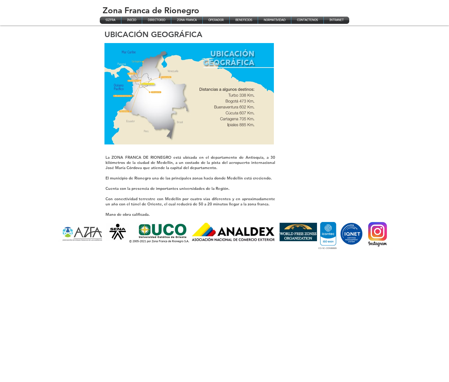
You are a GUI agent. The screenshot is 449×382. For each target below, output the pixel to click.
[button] (186, 20)
